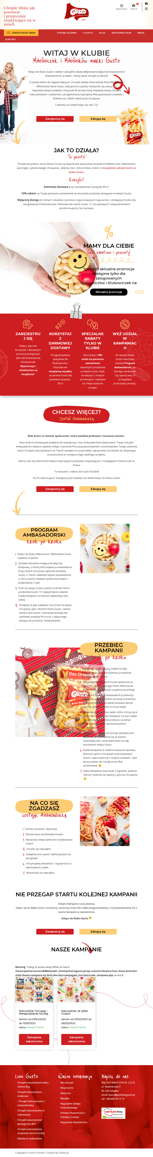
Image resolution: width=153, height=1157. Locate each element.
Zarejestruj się (55, 119)
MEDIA (140, 32)
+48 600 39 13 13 (115, 1098)
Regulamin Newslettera (73, 1122)
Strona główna (66, 32)
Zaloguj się (98, 119)
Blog (102, 32)
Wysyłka (64, 1098)
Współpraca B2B (121, 32)
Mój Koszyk (66, 1082)
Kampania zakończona (34, 1039)
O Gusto (88, 32)
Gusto (80, 172)
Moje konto (121, 8)
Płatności (65, 1093)
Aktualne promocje (108, 292)
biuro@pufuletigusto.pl (122, 1094)
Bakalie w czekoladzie (29, 1138)
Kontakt (10, 39)
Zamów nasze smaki (23, 32)
